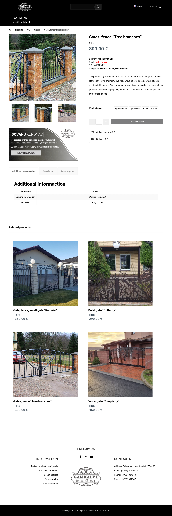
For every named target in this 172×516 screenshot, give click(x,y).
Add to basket (137, 121)
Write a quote (67, 171)
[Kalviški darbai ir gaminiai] (25, 6)
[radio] (121, 109)
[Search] (98, 7)
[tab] (23, 171)
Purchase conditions (48, 470)
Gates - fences (107, 68)
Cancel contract (50, 483)
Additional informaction (23, 171)
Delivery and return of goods (44, 466)
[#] (80, 457)
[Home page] (10, 30)
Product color (95, 108)
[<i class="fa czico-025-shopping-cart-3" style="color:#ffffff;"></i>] (160, 6)
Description (48, 171)
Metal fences (121, 68)
